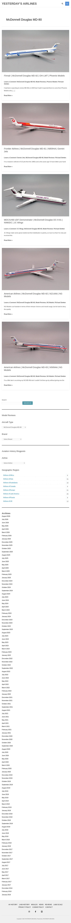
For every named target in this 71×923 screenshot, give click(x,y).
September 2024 (7, 590)
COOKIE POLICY (38, 907)
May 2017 (5, 872)
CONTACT (49, 907)
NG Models (50, 302)
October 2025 (6, 548)
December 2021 (7, 697)
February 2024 (6, 613)
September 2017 (7, 859)
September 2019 (7, 784)
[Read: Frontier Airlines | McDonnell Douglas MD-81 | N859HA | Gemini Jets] (35, 124)
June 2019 (5, 794)
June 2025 (5, 561)
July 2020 (5, 752)
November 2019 (7, 778)
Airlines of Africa (8, 475)
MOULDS (34, 904)
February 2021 (6, 729)
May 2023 (5, 642)
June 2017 (5, 869)
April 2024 (5, 607)
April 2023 (5, 645)
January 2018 (6, 846)
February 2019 (6, 807)
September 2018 (7, 823)
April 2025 (5, 568)
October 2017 (6, 856)
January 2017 (6, 885)
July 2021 (5, 713)
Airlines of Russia (9, 497)
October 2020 (6, 742)
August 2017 (6, 862)
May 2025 (5, 565)
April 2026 (5, 529)
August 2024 (6, 594)
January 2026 (6, 539)
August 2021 (6, 710)
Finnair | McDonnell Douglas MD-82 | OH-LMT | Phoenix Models (34, 75)
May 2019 (5, 797)
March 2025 (6, 571)
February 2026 (6, 535)
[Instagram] (29, 911)
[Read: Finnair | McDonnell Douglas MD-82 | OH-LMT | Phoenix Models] (35, 51)
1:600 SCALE (57, 904)
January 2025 (6, 577)
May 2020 (5, 759)
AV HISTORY (13, 904)
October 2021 (6, 704)
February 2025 (6, 574)
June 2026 (5, 522)
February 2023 (6, 652)
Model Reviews (41, 82)
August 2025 (6, 555)
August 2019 (6, 788)
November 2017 (7, 852)
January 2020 (6, 772)
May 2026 (5, 526)
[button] (62, 4)
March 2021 (6, 726)
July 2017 (5, 865)
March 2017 (6, 878)
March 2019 (6, 804)
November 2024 (7, 584)
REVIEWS (48, 904)
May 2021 (5, 720)
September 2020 (7, 746)
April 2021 (5, 723)
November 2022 (7, 662)
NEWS (41, 904)
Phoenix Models (52, 82)
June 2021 (5, 717)
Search (4, 400)
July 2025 (5, 558)
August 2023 (6, 632)
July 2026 (5, 519)
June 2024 (5, 600)
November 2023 (7, 623)
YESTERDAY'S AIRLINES (19, 3)
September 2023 (7, 629)
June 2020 (5, 755)
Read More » (8, 95)
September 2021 (7, 707)
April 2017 (5, 875)
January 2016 (6, 894)
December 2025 (7, 542)
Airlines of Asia (8, 479)
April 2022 (5, 684)
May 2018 (5, 836)
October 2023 (6, 626)
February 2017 (6, 881)
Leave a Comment (10, 82)
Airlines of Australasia (10, 482)
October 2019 (6, 781)
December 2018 (7, 814)
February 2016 (6, 891)
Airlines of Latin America (11, 494)
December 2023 (7, 620)
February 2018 (6, 843)
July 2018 (5, 830)
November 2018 (7, 817)
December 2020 (7, 736)
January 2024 (6, 616)
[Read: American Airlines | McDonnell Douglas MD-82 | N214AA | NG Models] (35, 269)
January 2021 (6, 733)
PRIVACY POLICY (24, 907)
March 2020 (6, 765)
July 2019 (5, 791)
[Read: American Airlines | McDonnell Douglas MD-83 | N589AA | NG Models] (35, 342)
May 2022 (5, 681)
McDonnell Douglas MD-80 (26, 82)
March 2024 (6, 610)
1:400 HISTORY (24, 904)
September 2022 (7, 668)
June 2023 (5, 639)
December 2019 (7, 775)
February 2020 (6, 768)
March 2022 (6, 687)
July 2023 (5, 636)
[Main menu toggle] (67, 4)
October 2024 (6, 587)
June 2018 (5, 833)
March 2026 (6, 532)
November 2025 (7, 545)
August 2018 (6, 827)
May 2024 (5, 603)
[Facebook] (35, 911)
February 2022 (6, 691)
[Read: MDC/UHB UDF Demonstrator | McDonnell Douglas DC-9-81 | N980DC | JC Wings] (35, 195)
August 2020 (6, 749)
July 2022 (5, 674)
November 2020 (7, 739)
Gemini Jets (21, 157)
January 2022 (6, 694)
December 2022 (7, 658)
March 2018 (6, 839)
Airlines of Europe (9, 490)
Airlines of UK (7, 501)
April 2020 (5, 762)
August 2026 (6, 516)
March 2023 (6, 649)
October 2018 (6, 820)
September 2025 (7, 552)
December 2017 (7, 849)
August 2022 (6, 671)
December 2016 (7, 888)
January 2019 (6, 810)
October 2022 (6, 665)
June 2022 (5, 678)
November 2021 (7, 700)
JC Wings (20, 229)
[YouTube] (42, 911)
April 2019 (5, 801)
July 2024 (5, 597)
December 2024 (7, 581)
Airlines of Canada (9, 486)
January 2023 (6, 655)
